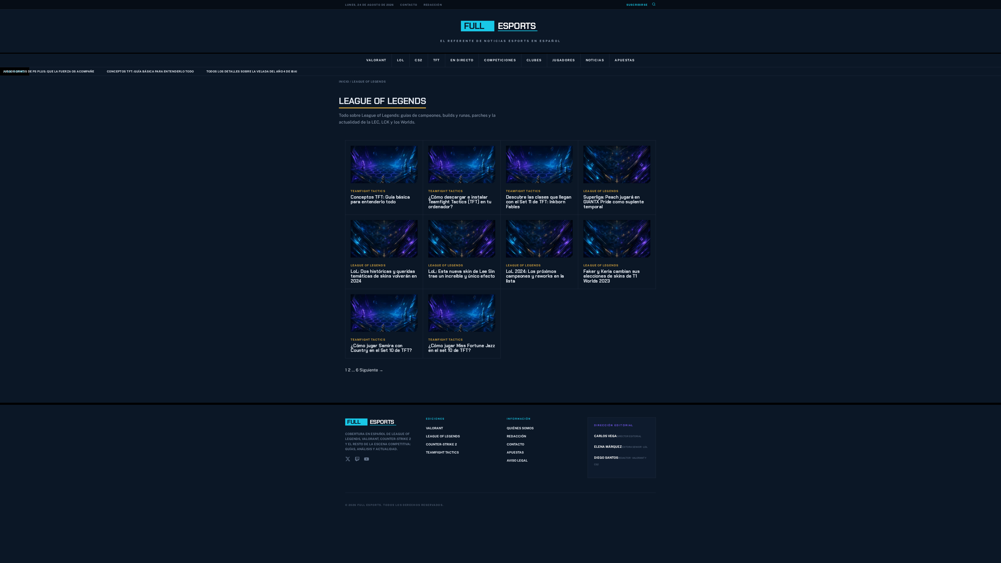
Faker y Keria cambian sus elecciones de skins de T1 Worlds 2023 (611, 276)
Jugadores (563, 60)
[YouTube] (366, 460)
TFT (436, 60)
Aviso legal (517, 460)
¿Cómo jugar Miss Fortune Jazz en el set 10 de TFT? (461, 348)
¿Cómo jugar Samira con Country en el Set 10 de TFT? (381, 348)
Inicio (344, 81)
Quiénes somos (520, 428)
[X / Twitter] (347, 460)
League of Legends (443, 436)
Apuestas (625, 60)
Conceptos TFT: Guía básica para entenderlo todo (123, 71)
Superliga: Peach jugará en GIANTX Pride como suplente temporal (613, 202)
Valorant (376, 60)
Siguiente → (371, 370)
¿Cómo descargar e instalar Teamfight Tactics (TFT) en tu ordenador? (459, 202)
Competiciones (500, 60)
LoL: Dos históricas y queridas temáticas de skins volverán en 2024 (384, 276)
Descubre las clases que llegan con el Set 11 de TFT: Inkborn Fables (538, 202)
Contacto (408, 4)
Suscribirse (637, 4)
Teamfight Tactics (442, 452)
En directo (461, 60)
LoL (400, 60)
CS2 (418, 60)
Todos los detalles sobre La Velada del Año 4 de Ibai (224, 71)
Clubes (534, 60)
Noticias (595, 60)
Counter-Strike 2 (441, 444)
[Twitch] (357, 460)
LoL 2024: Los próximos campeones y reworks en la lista (535, 276)
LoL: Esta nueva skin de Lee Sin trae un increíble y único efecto (461, 273)
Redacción (433, 4)
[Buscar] (654, 4)
